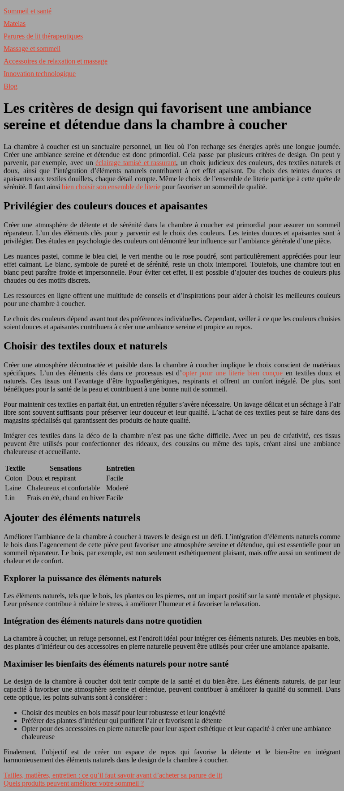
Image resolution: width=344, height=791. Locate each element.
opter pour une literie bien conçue (232, 373)
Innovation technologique (40, 73)
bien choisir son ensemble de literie (111, 187)
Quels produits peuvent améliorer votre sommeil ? (74, 783)
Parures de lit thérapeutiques (43, 36)
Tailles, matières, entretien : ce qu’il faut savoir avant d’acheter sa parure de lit (113, 775)
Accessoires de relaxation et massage (56, 61)
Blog (10, 86)
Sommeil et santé (28, 11)
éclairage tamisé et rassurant (135, 162)
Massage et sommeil (32, 48)
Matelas (15, 23)
